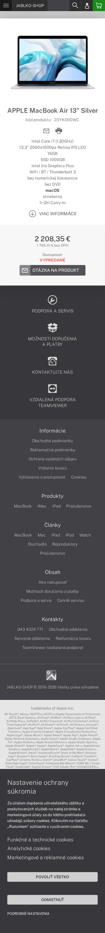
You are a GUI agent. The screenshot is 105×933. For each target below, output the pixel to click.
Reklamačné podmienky (52, 449)
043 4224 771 (30, 629)
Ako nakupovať (52, 582)
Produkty (52, 496)
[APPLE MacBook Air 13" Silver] (52, 62)
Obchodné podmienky (52, 440)
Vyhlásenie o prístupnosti (42, 477)
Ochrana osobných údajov (53, 459)
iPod (69, 535)
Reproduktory (65, 544)
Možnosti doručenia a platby (52, 591)
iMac (42, 506)
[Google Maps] (51, 674)
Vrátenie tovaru (52, 468)
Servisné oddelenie (32, 638)
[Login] (87, 5)
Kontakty (52, 619)
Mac (42, 535)
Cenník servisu (70, 600)
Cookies (78, 477)
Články (52, 525)
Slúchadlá (37, 544)
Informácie (52, 430)
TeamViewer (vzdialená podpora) (52, 647)
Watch (85, 535)
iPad (56, 506)
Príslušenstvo (78, 506)
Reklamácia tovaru (73, 638)
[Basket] (99, 5)
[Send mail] (46, 131)
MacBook (23, 506)
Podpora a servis (36, 600)
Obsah (52, 572)
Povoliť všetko (52, 876)
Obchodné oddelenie (68, 629)
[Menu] (6, 5)
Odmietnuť (52, 899)
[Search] (75, 5)
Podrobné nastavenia (28, 914)
